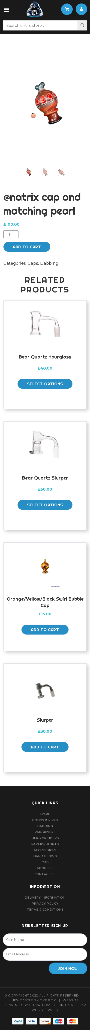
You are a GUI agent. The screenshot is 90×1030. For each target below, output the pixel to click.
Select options (45, 383)
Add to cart (27, 246)
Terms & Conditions (45, 909)
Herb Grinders (45, 838)
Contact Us (45, 874)
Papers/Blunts (45, 844)
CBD (45, 862)
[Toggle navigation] (7, 9)
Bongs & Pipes (45, 820)
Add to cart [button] (45, 629)
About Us (45, 868)
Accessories (45, 850)
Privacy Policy (45, 903)
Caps (33, 263)
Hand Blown (45, 856)
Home (45, 814)
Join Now (68, 968)
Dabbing (49, 263)
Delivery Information (45, 897)
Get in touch (65, 1005)
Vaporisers (45, 832)
